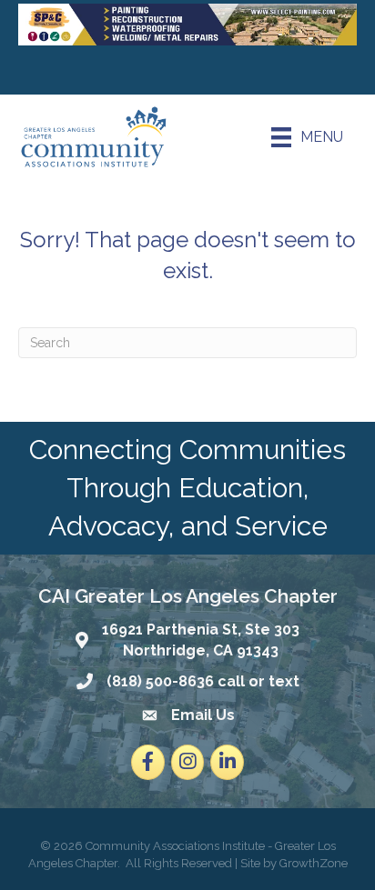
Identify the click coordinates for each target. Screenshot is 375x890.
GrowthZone (313, 863)
